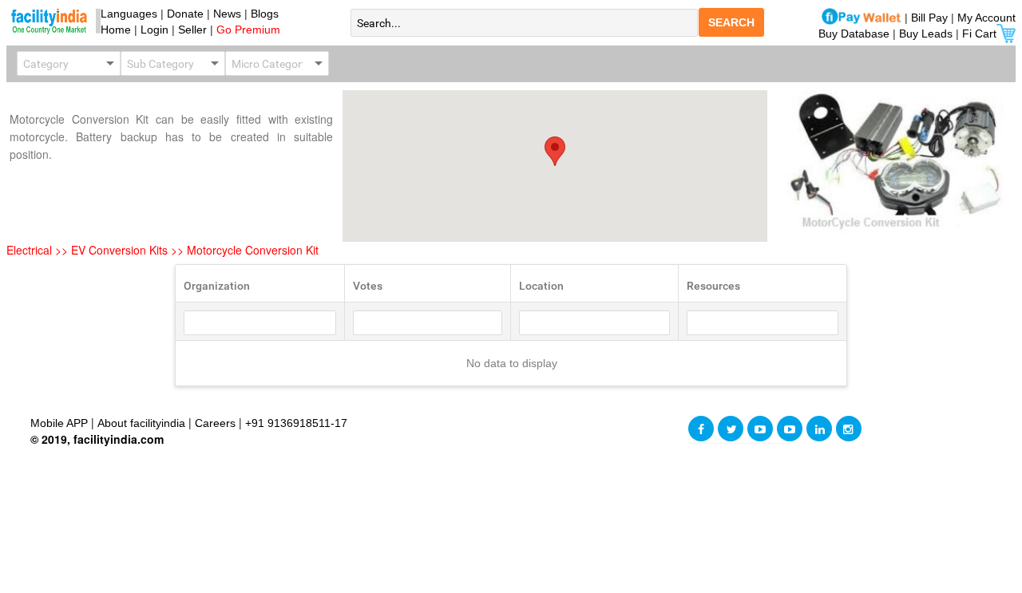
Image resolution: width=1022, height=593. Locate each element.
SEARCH (731, 22)
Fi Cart (979, 33)
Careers (215, 423)
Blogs (265, 13)
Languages (125, 13)
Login (154, 29)
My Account (986, 17)
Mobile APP (60, 423)
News (228, 13)
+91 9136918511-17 (296, 423)
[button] (555, 151)
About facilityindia (142, 423)
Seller (192, 29)
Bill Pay (931, 17)
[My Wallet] (861, 17)
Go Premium (248, 29)
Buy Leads (926, 33)
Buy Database (853, 33)
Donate (185, 13)
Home (112, 29)
